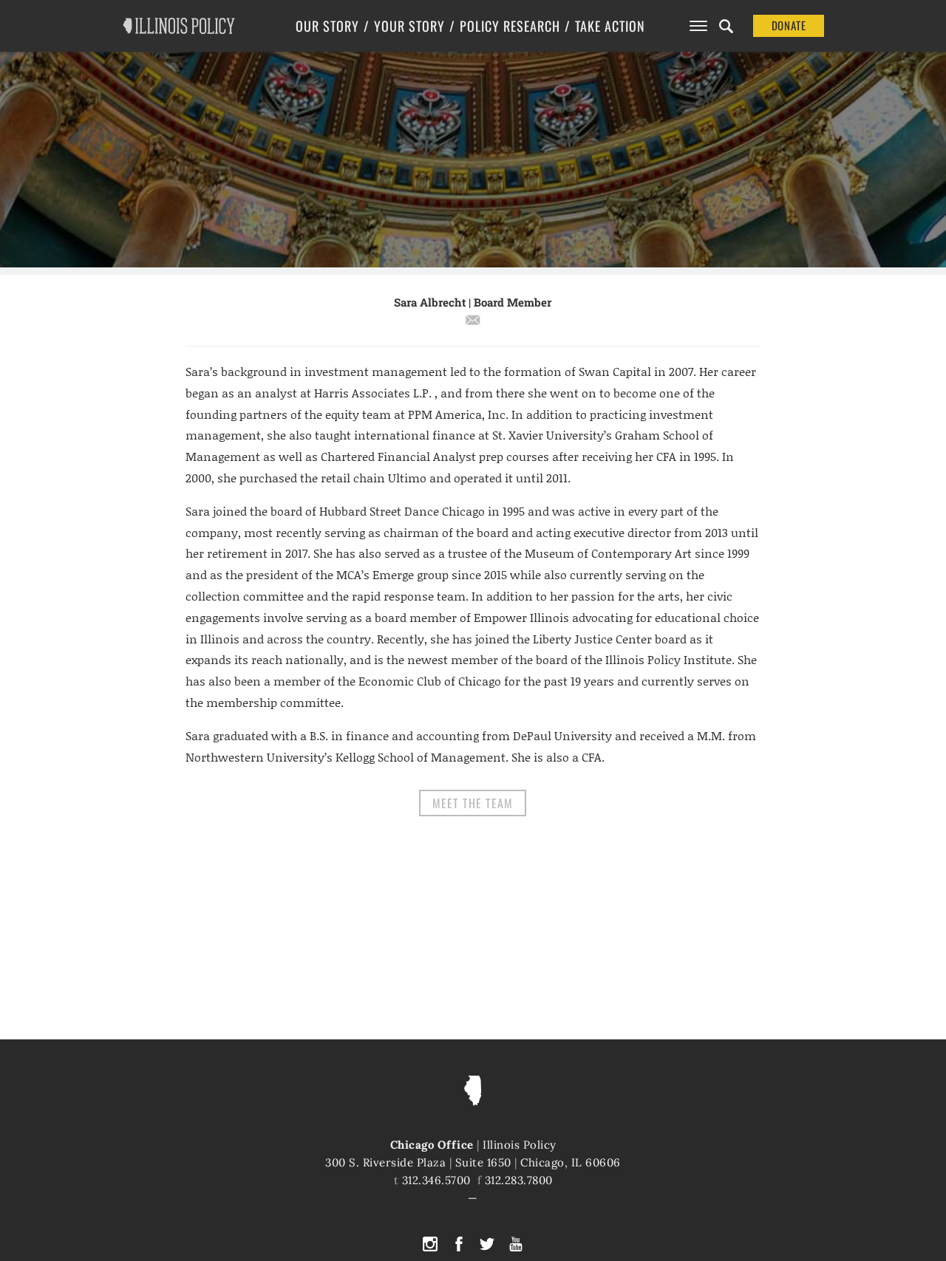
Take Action (610, 25)
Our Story (327, 25)
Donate (789, 25)
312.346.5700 (436, 1180)
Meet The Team (472, 803)
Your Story (409, 25)
